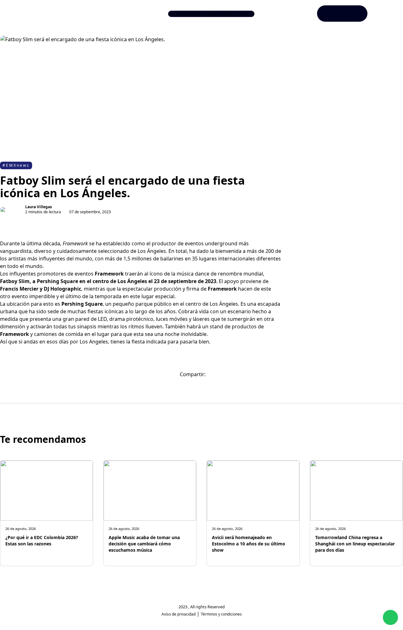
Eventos (226, 14)
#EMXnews (192, 14)
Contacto (245, 14)
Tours (211, 14)
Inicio (174, 14)
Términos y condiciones (221, 614)
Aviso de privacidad (179, 614)
